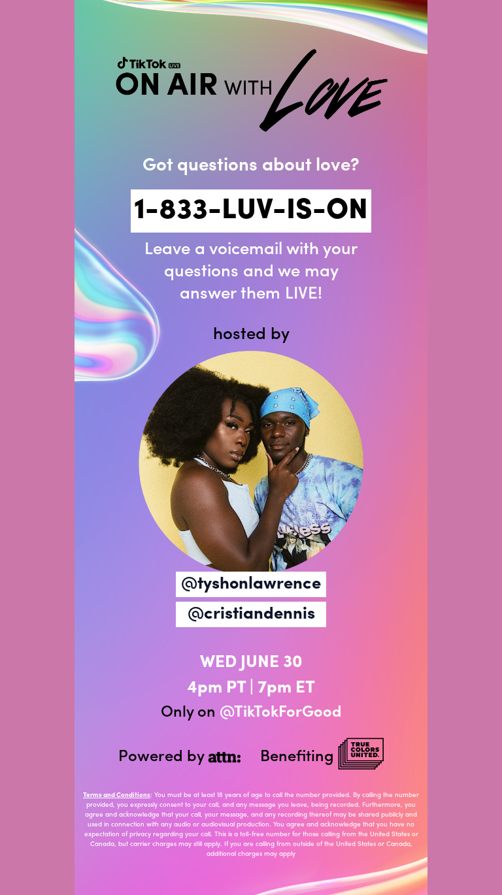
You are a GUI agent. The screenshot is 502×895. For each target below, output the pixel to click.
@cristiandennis (251, 614)
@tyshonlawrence (251, 584)
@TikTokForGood (281, 713)
